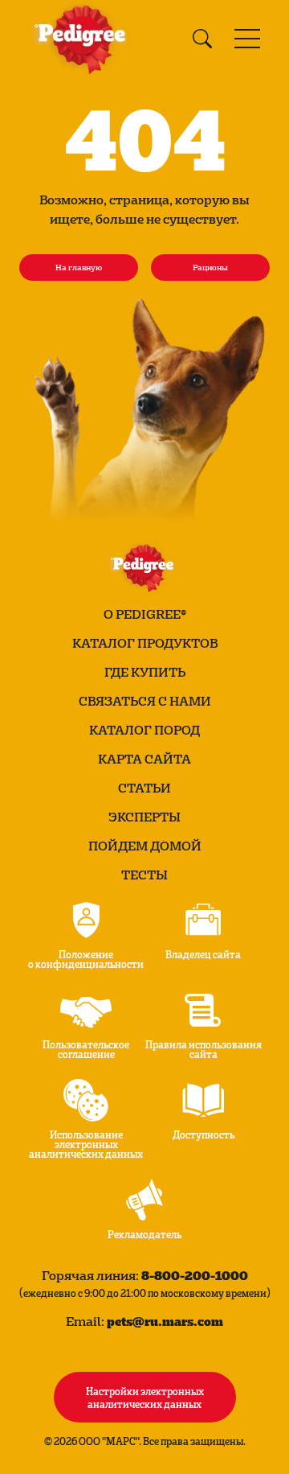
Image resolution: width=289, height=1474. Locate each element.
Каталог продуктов (145, 642)
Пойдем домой (144, 845)
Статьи (144, 787)
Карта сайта (144, 758)
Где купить (144, 671)
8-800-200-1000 (194, 1274)
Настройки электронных (145, 1396)
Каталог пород (144, 729)
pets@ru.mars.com (165, 1320)
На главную (78, 267)
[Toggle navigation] (247, 38)
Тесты (144, 874)
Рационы (210, 267)
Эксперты (144, 816)
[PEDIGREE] (83, 38)
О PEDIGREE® (145, 613)
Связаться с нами (145, 700)
